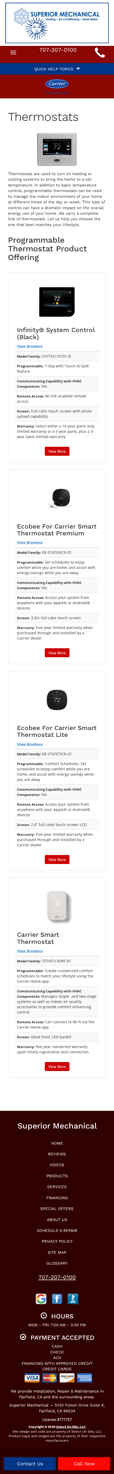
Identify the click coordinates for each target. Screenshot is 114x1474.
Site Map (57, 1252)
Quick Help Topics (55, 69)
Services (57, 1186)
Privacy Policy (57, 1241)
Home (57, 1143)
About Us (57, 1219)
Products (57, 1176)
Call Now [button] (84, 1463)
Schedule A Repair (57, 1230)
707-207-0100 (57, 1277)
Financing (57, 1197)
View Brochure (30, 346)
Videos (57, 1165)
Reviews (57, 1154)
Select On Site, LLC (71, 1427)
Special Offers (57, 1208)
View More (57, 451)
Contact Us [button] (30, 1463)
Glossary (57, 1263)
